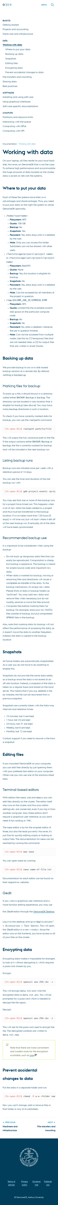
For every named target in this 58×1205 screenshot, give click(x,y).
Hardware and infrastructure (18, 33)
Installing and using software (18, 96)
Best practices (10, 86)
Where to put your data (17, 49)
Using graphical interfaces (16, 101)
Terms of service (11, 1183)
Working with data (12, 44)
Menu (44, 4)
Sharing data (10, 81)
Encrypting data (14, 67)
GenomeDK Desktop (43, 911)
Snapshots (10, 58)
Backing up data (14, 53)
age (32, 1055)
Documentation (10, 143)
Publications (48, 1183)
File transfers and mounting (17, 76)
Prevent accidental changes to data (24, 72)
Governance (36, 1183)
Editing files (11, 63)
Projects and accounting (15, 29)
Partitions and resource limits (18, 117)
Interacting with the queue (17, 121)
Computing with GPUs (14, 126)
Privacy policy (24, 1183)
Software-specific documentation (20, 106)
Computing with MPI (13, 130)
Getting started (11, 24)
